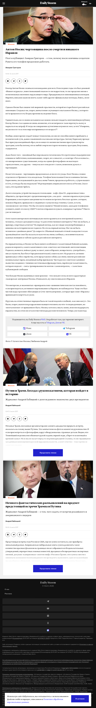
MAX (43, 320)
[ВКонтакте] (48, 616)
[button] (4, 4)
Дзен (57, 323)
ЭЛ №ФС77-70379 (44, 638)
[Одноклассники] (48, 623)
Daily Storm (48, 3)
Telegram (50, 323)
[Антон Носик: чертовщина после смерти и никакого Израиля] (8, 81)
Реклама (8, 594)
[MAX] (48, 630)
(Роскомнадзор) (17, 638)
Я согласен (80, 699)
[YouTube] (48, 608)
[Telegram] (48, 601)
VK (63, 323)
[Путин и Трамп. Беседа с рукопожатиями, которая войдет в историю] (8, 418)
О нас (7, 589)
